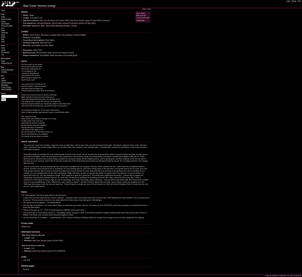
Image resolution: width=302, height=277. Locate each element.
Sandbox (4, 72)
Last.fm (26, 260)
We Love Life (47, 20)
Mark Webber (81, 35)
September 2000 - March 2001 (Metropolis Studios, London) (54, 26)
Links (3, 41)
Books (3, 37)
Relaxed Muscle (6, 63)
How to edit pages (7, 69)
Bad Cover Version (80, 20)
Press (3, 35)
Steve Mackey (67, 35)
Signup (294, 1)
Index (144, 9)
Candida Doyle (55, 35)
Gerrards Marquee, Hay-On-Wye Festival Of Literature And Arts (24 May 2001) (66, 23)
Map (2, 39)
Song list (26, 269)
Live (2, 28)
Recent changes (6, 83)
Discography (5, 23)
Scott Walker (36, 37)
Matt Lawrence (45, 43)
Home (3, 10)
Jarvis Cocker (35, 35)
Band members (6, 19)
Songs (3, 21)
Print (299, 1)
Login (288, 1)
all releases (105, 20)
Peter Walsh (49, 40)
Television (4, 32)
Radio (3, 30)
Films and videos (7, 26)
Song (149, 9)
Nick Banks (45, 35)
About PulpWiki (6, 89)
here (28, 227)
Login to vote (140, 20)
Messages (4, 85)
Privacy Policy (6, 87)
